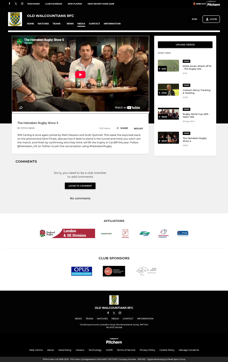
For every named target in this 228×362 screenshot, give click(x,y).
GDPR (109, 350)
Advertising (64, 350)
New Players (75, 4)
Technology (95, 350)
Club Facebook (53, 4)
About (50, 350)
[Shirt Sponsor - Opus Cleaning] (81, 272)
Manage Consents (189, 350)
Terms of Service (126, 350)
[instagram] (22, 4)
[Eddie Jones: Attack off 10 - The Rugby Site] (168, 66)
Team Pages (33, 4)
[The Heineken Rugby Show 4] (168, 138)
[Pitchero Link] (214, 5)
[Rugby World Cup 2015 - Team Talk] (168, 114)
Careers (80, 350)
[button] (30, 24)
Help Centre (36, 350)
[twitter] (16, 4)
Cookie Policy (166, 350)
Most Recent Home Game (101, 4)
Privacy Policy (147, 350)
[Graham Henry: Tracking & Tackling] (168, 90)
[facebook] (9, 4)
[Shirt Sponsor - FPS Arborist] (146, 272)
